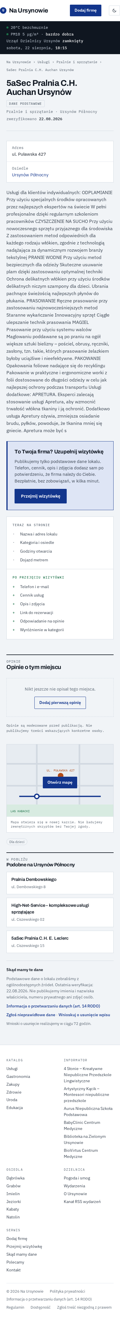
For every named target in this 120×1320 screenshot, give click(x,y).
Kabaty (12, 1209)
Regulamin (15, 1307)
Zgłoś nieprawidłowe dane (30, 1014)
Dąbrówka (15, 1178)
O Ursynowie (75, 1193)
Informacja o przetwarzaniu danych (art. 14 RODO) (53, 1006)
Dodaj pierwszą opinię (60, 702)
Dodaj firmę (86, 10)
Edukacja (14, 1107)
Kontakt (13, 1270)
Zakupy (13, 1084)
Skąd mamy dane (21, 1254)
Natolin (13, 1217)
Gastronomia (18, 1076)
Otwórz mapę (60, 782)
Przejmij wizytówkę (40, 496)
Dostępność (41, 1307)
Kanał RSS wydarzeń (82, 1201)
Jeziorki (13, 1201)
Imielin (13, 1193)
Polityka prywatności (67, 1291)
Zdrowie (14, 1092)
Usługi (44, 62)
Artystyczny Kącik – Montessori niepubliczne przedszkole (86, 1094)
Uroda (11, 1099)
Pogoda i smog (77, 1178)
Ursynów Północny (30, 175)
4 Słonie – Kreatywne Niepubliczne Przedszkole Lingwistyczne (88, 1074)
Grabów (13, 1185)
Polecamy (15, 1262)
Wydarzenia (74, 1185)
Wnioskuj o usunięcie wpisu (84, 1014)
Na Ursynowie (25, 10)
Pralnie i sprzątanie (77, 62)
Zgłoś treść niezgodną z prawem (84, 1307)
